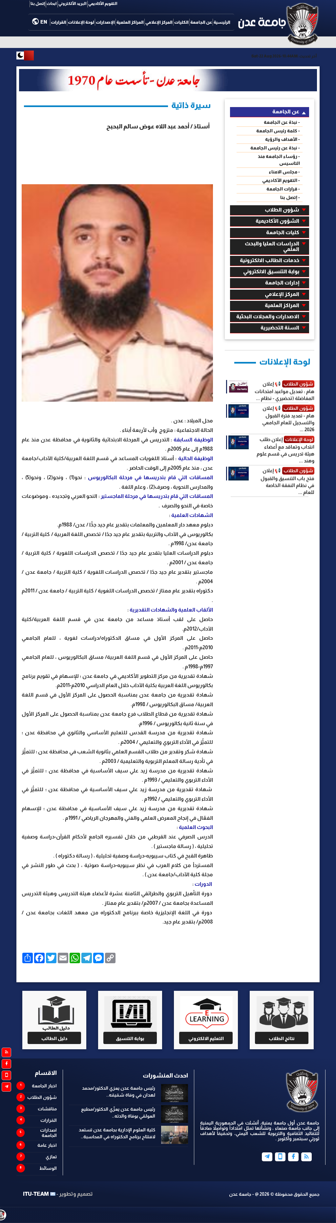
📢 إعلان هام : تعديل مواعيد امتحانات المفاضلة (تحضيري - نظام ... (284, 391)
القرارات (58, 22)
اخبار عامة (47, 1145)
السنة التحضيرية (280, 327)
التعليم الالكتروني (206, 1038)
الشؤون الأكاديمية (277, 221)
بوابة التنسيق (130, 1038)
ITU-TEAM (36, 1194)
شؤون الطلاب (282, 209)
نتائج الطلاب (282, 1038)
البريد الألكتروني (72, 3)
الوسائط (48, 1168)
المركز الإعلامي (159, 22)
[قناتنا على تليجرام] (6, 1087)
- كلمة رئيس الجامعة (278, 130)
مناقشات (47, 1108)
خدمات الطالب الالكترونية (269, 260)
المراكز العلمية (130, 22)
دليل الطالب (54, 1038)
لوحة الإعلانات (81, 22)
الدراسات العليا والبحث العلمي (272, 246)
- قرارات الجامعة (283, 188)
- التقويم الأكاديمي (281, 180)
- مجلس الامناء (284, 171)
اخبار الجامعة (44, 1085)
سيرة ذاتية (191, 105)
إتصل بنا (38, 3)
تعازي (51, 1156)
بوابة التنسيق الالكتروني (271, 271)
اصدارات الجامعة (48, 1132)
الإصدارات (105, 22)
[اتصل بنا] (6, 1075)
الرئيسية (222, 22)
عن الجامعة (201, 22)
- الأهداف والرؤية (282, 139)
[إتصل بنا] (280, 1156)
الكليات (181, 22)
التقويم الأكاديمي (102, 3)
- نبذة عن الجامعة (282, 122)
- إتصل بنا (290, 197)
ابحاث (52, 3)
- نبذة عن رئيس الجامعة (275, 147)
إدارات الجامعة (282, 282)
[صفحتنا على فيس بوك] (6, 1064)
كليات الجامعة (282, 232)
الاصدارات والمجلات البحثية (267, 316)
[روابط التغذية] (6, 1052)
